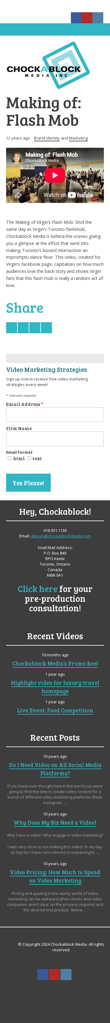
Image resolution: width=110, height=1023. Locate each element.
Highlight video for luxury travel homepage (55, 687)
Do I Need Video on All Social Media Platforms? (55, 769)
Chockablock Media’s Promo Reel (55, 663)
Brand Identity (47, 138)
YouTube (87, 17)
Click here (37, 588)
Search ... (54, 989)
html (19, 458)
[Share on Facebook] (23, 327)
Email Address (24, 404)
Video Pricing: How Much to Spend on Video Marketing (55, 876)
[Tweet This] (11, 327)
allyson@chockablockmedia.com (61, 536)
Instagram (97, 17)
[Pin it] (46, 327)
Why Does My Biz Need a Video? (55, 822)
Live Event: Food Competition (55, 710)
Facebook (76, 17)
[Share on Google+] (34, 327)
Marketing (78, 138)
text (37, 458)
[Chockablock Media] (55, 65)
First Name (19, 428)
